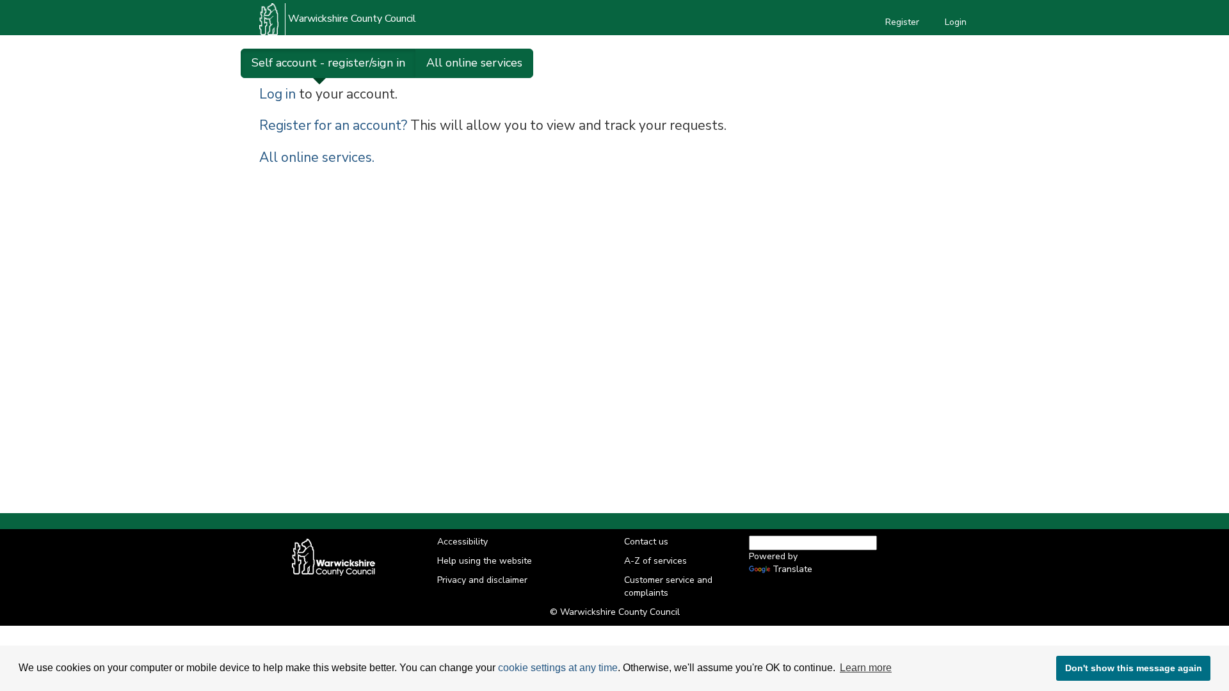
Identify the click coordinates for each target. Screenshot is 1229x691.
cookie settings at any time (558, 667)
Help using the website (484, 561)
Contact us (646, 542)
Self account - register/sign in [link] (328, 62)
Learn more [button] (866, 667)
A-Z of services (655, 561)
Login (956, 22)
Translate (792, 569)
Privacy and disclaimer (482, 580)
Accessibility (462, 542)
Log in (277, 94)
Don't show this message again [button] (1133, 668)
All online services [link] (474, 62)
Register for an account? (333, 125)
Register (902, 22)
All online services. (316, 157)
